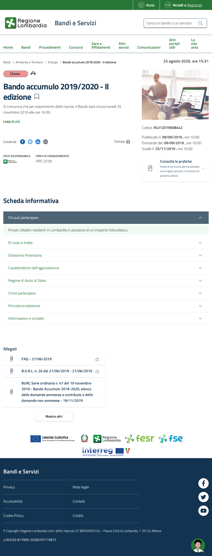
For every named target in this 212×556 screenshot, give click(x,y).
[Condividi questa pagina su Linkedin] (37, 141)
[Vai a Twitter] (203, 497)
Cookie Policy (13, 515)
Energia (53, 62)
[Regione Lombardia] (10, 162)
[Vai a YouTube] (203, 511)
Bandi (7, 62)
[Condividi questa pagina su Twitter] (30, 141)
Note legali (81, 487)
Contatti (79, 501)
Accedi (178, 5)
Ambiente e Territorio (29, 62)
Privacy (9, 487)
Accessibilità (12, 501)
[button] (36, 96)
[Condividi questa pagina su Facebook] (22, 141)
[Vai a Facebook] (203, 483)
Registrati (194, 5)
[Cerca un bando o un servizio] (200, 23)
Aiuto (150, 5)
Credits (78, 515)
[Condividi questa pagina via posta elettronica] (45, 141)
